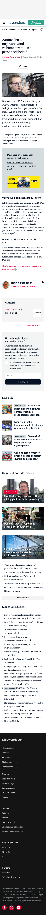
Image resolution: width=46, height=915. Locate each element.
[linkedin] (18, 907)
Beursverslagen (8, 783)
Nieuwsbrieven (12, 739)
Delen (25, 66)
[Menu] (4, 22)
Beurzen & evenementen (12, 831)
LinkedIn (6, 852)
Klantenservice (8, 748)
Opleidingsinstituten (11, 877)
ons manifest (7, 891)
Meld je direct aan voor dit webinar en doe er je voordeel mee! (21, 166)
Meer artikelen (23, 598)
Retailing (6, 813)
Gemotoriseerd (8, 822)
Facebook (6, 847)
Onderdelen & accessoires (13, 827)
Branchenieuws (8, 788)
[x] (11, 907)
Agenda (5, 797)
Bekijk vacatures (33, 325)
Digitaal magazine (9, 762)
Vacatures (6, 873)
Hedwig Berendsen (11, 57)
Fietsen (5, 818)
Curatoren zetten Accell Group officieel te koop (23, 583)
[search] (42, 29)
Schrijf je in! (23, 382)
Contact (5, 752)
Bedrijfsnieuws (8, 779)
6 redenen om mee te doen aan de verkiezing (22, 572)
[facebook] (4, 907)
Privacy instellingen (32, 901)
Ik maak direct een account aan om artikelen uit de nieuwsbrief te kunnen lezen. (24, 365)
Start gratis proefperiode (36, 23)
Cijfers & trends (8, 792)
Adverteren (7, 757)
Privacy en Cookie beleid (12, 901)
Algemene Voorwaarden (26, 898)
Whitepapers (7, 767)
